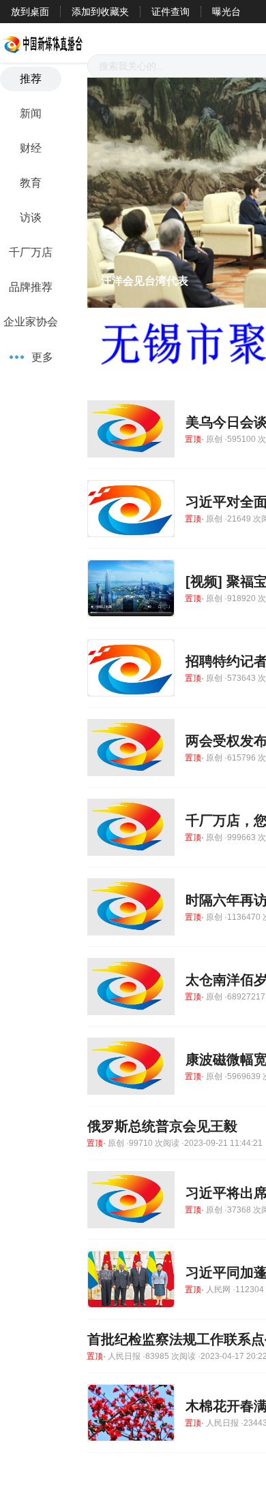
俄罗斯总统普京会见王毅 (162, 1126)
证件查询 (170, 11)
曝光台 (226, 11)
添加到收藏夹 (100, 11)
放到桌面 (30, 11)
